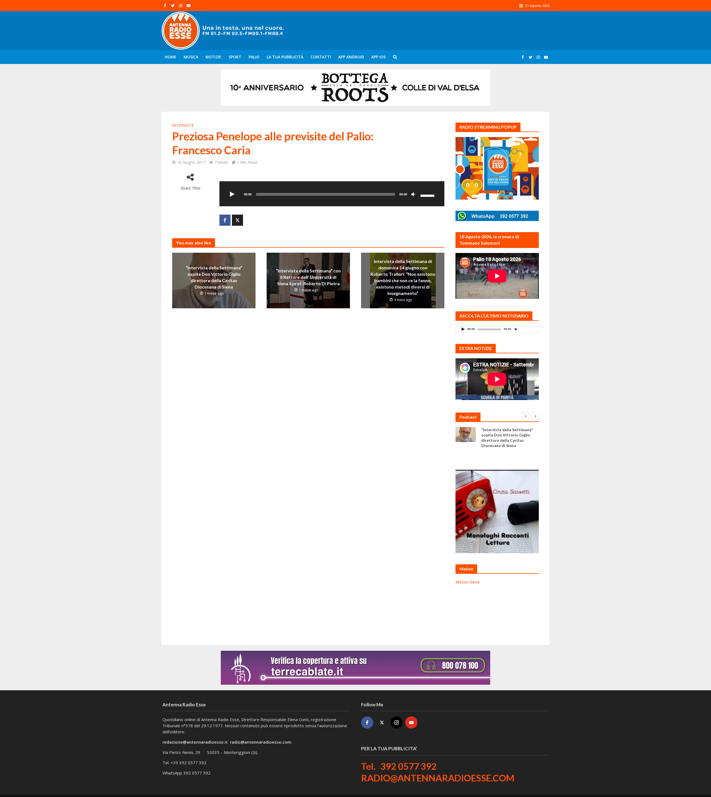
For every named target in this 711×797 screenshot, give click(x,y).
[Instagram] (396, 722)
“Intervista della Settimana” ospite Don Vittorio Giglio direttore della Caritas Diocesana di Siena (214, 277)
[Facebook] (367, 722)
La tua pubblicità (285, 56)
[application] (331, 193)
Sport (235, 56)
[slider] (428, 195)
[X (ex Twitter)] (382, 722)
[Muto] (413, 194)
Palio (254, 56)
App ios (378, 56)
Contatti (321, 56)
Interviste (183, 125)
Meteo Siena (467, 582)
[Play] (232, 194)
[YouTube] (411, 722)
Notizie (213, 56)
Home (170, 56)
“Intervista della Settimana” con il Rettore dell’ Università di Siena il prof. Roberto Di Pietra (308, 277)
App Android (351, 56)
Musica (191, 56)
